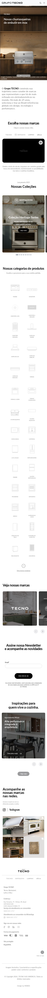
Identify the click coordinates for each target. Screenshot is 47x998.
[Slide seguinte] (43, 631)
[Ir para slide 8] (30, 254)
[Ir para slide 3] (21, 254)
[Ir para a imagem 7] (26, 75)
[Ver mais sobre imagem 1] (13, 826)
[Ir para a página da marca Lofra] (31, 134)
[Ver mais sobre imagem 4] (34, 847)
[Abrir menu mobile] (44, 3)
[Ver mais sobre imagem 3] (13, 847)
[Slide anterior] (36, 631)
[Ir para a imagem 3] (20, 75)
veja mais (23, 230)
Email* (7, 662)
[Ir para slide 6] (27, 254)
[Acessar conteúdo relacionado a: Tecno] (20, 608)
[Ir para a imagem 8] (27, 75)
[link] (15, 754)
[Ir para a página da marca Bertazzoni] (19, 135)
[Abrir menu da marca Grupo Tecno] (12, 3)
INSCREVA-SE (23, 676)
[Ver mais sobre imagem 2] (34, 826)
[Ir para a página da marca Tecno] (8, 134)
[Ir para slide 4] (23, 254)
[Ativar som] (41, 143)
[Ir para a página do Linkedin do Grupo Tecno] (13, 927)
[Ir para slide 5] (25, 254)
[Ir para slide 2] (19, 254)
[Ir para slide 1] (17, 254)
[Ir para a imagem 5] (23, 75)
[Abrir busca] (40, 3)
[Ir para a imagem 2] (19, 75)
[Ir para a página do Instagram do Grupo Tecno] (9, 927)
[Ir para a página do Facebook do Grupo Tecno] (4, 927)
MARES (27, 986)
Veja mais (23, 774)
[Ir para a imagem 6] (24, 75)
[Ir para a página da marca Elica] (39, 134)
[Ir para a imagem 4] (22, 75)
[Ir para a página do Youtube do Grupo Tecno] (18, 927)
